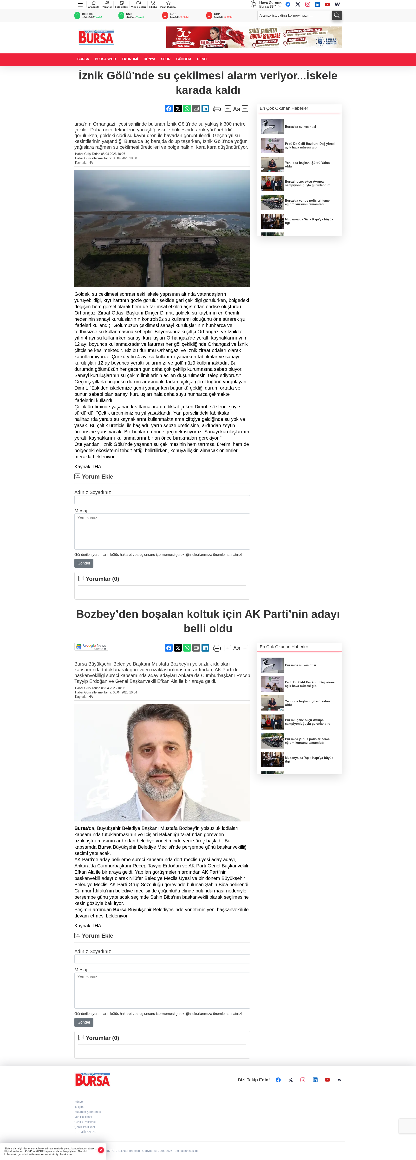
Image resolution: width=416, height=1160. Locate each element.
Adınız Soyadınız (92, 492)
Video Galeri (138, 7)
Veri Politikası (83, 1117)
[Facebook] (288, 4)
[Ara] (337, 15)
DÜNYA (149, 59)
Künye (78, 1101)
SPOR (165, 59)
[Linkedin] (317, 4)
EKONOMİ (130, 59)
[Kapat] (101, 1150)
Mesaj (80, 510)
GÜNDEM (183, 59)
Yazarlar (107, 7)
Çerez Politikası (84, 1127)
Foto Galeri (121, 7)
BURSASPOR (105, 59)
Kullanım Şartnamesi (88, 1112)
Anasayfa (93, 7)
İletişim (79, 1107)
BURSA (83, 59)
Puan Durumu (168, 7)
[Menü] (80, 4)
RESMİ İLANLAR (85, 1132)
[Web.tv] (337, 4)
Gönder (84, 563)
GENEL (202, 59)
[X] (297, 4)
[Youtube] (327, 4)
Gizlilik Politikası (85, 1122)
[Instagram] (307, 4)
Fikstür (153, 7)
